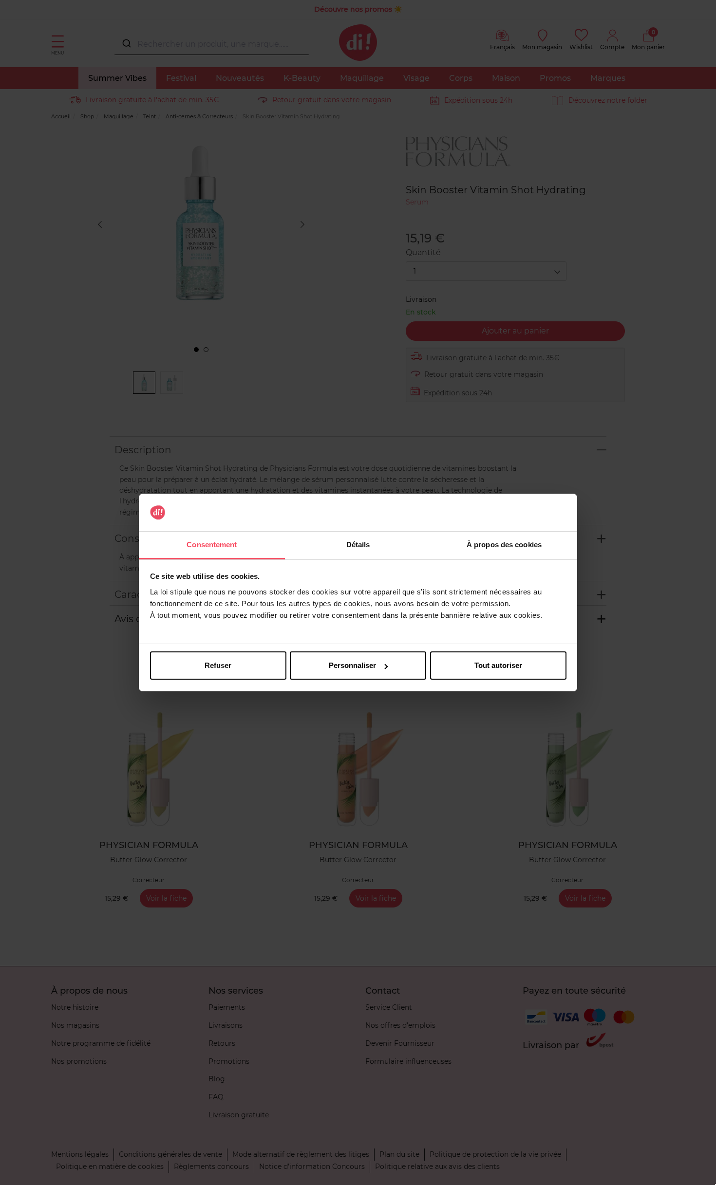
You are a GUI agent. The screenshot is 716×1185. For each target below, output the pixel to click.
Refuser (218, 665)
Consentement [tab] (212, 544)
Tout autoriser (498, 665)
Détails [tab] (358, 544)
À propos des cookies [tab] (504, 544)
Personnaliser (352, 665)
